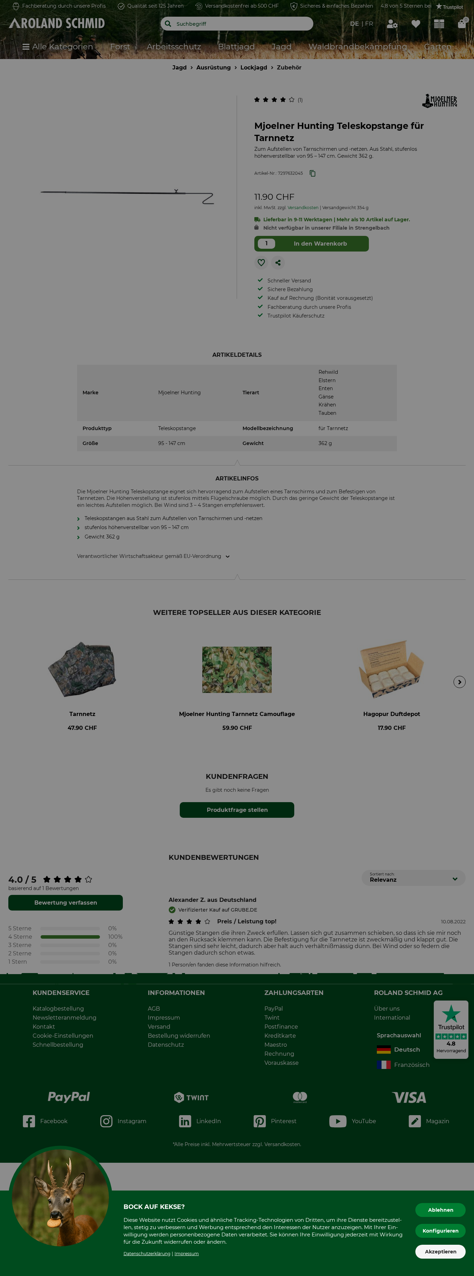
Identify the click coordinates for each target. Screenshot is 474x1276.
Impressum (187, 1253)
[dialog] (237, 638)
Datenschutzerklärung (147, 1253)
